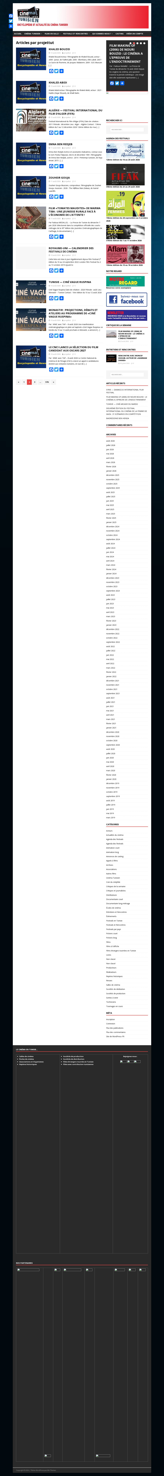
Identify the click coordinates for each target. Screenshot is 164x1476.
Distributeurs (111, 895)
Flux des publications (114, 1028)
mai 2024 (110, 556)
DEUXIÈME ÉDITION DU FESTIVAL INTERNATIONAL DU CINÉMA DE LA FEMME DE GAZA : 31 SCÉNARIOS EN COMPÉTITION (126, 411)
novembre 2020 (112, 736)
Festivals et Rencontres (75, 33)
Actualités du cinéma (114, 835)
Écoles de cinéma (113, 908)
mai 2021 (110, 710)
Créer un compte (134, 33)
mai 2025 (110, 505)
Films (108, 942)
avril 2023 (110, 612)
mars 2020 (110, 770)
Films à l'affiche (112, 946)
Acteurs (109, 831)
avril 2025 (110, 509)
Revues (109, 980)
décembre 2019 (112, 783)
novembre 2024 (112, 531)
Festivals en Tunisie (114, 920)
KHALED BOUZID (59, 49)
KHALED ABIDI (58, 82)
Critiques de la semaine (115, 886)
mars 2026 (110, 462)
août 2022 (110, 646)
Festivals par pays (113, 929)
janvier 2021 (111, 727)
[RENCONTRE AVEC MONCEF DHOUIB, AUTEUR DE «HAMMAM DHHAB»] (111, 361)
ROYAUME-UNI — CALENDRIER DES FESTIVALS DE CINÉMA (71, 249)
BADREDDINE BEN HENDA (117, 418)
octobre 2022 (111, 638)
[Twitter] (10, 21)
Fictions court (111, 933)
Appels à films (112, 860)
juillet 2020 (110, 753)
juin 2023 (110, 603)
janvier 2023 (111, 625)
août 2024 (110, 543)
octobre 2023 (111, 586)
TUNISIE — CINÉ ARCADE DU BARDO (122, 404)
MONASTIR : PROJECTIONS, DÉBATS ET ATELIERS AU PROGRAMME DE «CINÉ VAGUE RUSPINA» (73, 313)
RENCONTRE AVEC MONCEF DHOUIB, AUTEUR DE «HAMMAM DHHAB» (132, 357)
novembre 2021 (112, 685)
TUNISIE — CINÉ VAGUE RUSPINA (70, 282)
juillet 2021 (110, 702)
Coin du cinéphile (113, 882)
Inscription (110, 1019)
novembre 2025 (112, 479)
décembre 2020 (112, 732)
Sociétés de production (115, 993)
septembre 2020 (113, 745)
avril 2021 (110, 715)
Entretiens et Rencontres (121, 349)
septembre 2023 (113, 591)
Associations (111, 869)
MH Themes (51, 1470)
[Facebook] (10, 15)
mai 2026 (110, 453)
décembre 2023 (112, 578)
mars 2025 (110, 513)
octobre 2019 (111, 792)
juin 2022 (110, 655)
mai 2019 (110, 813)
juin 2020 (110, 757)
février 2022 (111, 672)
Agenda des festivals (114, 839)
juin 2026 (110, 449)
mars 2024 (110, 565)
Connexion (110, 1023)
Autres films (111, 873)
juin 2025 (110, 501)
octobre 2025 (111, 483)
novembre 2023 (112, 582)
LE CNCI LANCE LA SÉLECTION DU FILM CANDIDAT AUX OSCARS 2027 (73, 348)
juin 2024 (110, 552)
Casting (120, 33)
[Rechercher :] (127, 129)
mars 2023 (110, 616)
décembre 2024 (112, 526)
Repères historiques (114, 976)
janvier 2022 (111, 676)
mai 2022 (110, 659)
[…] (50, 65)
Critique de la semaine (118, 325)
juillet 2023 (110, 599)
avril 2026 (110, 458)
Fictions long (111, 937)
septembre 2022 (113, 642)
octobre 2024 (111, 535)
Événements (111, 916)
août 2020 (110, 749)
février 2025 (111, 518)
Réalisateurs (111, 972)
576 (47, 382)
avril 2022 (110, 663)
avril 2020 (110, 766)
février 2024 (111, 569)
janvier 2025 (111, 522)
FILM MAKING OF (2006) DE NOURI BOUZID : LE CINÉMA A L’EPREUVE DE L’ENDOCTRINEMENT (131, 335)
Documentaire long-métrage (118, 903)
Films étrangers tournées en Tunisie (121, 950)
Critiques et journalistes (116, 890)
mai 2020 (110, 762)
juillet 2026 (110, 445)
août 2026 (110, 441)
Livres (108, 955)
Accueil (18, 33)
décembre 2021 (112, 680)
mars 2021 (110, 719)
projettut (67, 53)
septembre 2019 (113, 796)
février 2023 (111, 621)
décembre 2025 (112, 475)
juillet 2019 (110, 805)
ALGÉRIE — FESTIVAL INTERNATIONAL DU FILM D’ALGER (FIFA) (75, 112)
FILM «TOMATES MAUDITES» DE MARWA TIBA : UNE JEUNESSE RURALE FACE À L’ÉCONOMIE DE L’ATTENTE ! (74, 211)
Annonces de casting (114, 856)
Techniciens (111, 1002)
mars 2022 (110, 668)
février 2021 (111, 723)
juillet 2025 (110, 496)
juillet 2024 (110, 548)
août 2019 (110, 800)
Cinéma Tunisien (32, 33)
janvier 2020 (111, 779)
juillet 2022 (110, 650)
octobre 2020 (111, 740)
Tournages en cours (114, 1006)
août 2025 (110, 492)
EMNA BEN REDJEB (60, 144)
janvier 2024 (111, 573)
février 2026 (111, 466)
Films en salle (52, 33)
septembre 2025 (113, 488)
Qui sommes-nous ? (101, 33)
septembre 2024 (113, 539)
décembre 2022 (112, 629)
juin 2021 (110, 706)
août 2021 (110, 698)
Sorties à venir (112, 997)
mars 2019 (110, 817)
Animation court (113, 848)
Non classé (110, 959)
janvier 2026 (111, 471)
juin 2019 (110, 809)
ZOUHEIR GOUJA (59, 177)
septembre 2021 (113, 693)
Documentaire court (114, 899)
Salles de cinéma (113, 985)
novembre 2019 (112, 787)
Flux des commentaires (116, 1032)
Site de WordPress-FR (115, 1036)
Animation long (112, 852)
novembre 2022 (112, 633)
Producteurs (111, 967)
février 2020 (111, 775)
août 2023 (110, 595)
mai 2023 (110, 608)
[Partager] (10, 26)
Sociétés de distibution (115, 989)
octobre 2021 (111, 689)
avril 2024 (110, 561)
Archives (109, 865)
